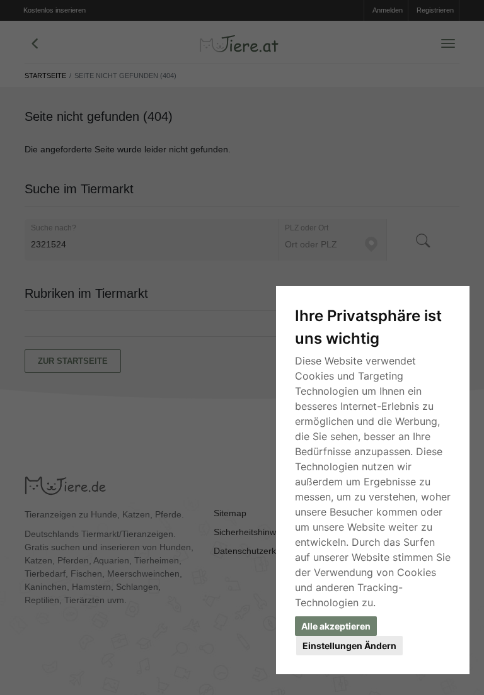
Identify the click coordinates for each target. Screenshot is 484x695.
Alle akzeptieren (336, 626)
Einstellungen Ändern (349, 645)
